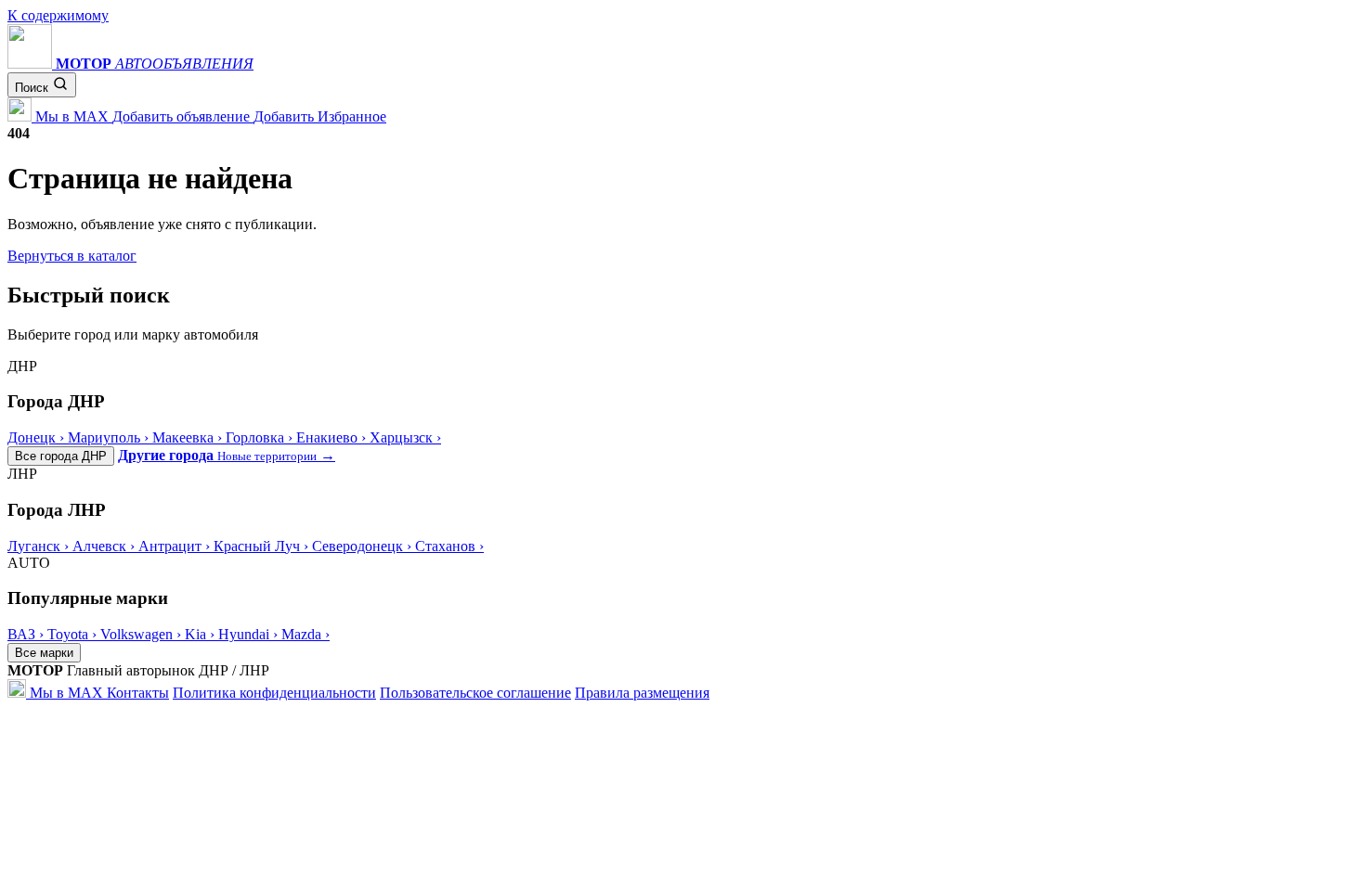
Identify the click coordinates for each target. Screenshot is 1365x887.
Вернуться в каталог (71, 256)
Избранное (352, 116)
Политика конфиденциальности (274, 693)
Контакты (138, 693)
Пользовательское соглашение (475, 693)
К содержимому (58, 15)
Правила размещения (642, 693)
